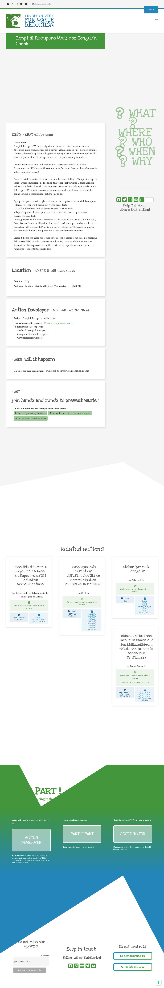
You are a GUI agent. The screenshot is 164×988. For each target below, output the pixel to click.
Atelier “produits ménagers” (136, 569)
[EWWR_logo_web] (30, 21)
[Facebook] (8, 4)
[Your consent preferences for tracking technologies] (158, 982)
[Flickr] (26, 4)
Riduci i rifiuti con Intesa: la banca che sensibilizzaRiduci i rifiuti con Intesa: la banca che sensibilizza (136, 647)
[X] (12, 4)
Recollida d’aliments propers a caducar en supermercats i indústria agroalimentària (30, 575)
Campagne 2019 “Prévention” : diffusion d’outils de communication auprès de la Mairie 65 (83, 575)
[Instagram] (17, 4)
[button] (156, 20)
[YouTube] (21, 4)
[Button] (29, 602)
